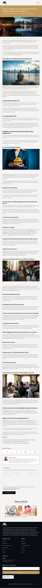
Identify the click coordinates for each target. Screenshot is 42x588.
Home (3, 38)
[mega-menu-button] (39, 3)
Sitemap (4, 552)
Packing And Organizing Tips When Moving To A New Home (16, 516)
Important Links (6, 538)
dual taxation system (17, 219)
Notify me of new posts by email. (9, 489)
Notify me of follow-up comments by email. (11, 488)
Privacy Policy (5, 547)
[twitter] (16, 451)
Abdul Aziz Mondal (13, 457)
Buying (22, 541)
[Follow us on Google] (8, 577)
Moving (9, 38)
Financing (23, 543)
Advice (6, 38)
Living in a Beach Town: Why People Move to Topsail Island (16, 443)
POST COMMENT (9, 492)
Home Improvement (25, 545)
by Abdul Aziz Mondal (7, 13)
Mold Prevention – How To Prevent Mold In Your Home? (15, 441)
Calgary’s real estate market (8, 174)
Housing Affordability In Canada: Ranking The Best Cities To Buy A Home (19, 439)
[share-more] (34, 451)
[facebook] (7, 451)
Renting (23, 549)
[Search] (36, 2)
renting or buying (10, 181)
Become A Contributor (7, 545)
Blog (3, 549)
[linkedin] (25, 451)
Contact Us (4, 543)
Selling (22, 552)
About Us (4, 541)
